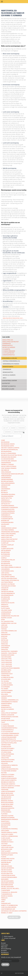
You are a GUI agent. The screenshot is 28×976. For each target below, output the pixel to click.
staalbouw (4, 588)
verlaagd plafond (7, 816)
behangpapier (5, 825)
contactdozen (6, 756)
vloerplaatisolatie (7, 548)
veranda (4, 698)
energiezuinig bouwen (8, 457)
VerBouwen (21, 428)
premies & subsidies (7, 464)
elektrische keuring (8, 760)
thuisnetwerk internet (9, 771)
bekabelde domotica (8, 782)
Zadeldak (4, 632)
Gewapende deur (6, 674)
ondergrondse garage (9, 528)
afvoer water (5, 718)
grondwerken (6, 477)
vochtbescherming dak (9, 631)
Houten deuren (6, 683)
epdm (3, 619)
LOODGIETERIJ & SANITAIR (9, 380)
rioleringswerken (7, 496)
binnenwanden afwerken (9, 819)
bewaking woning (7, 801)
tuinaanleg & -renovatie (9, 892)
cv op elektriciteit (8, 353)
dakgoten (4, 649)
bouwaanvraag (6, 451)
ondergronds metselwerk (10, 532)
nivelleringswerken (8, 483)
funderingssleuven (7, 509)
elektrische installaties (9, 743)
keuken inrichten (7, 873)
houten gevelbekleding (9, 578)
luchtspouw (5, 556)
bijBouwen (8, 432)
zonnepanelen (6, 767)
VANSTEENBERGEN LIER (8, 909)
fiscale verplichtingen (8, 466)
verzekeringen (6, 463)
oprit (3, 901)
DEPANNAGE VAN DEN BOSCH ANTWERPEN (14, 911)
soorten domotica (7, 776)
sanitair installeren (7, 720)
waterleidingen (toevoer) (9, 717)
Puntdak (4, 638)
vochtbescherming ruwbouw (11, 567)
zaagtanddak (5, 646)
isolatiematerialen (7, 595)
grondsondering (7, 479)
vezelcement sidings (8, 576)
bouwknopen (5, 563)
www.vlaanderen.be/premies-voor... (13, 318)
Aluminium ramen (7, 685)
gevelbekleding (6, 575)
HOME (3, 440)
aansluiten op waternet (9, 713)
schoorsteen (5, 562)
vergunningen (6, 472)
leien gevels (5, 573)
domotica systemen (7, 774)
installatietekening (7, 754)
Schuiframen (5, 687)
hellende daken (6, 610)
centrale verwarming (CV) (11, 361)
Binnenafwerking (6, 949)
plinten (3, 857)
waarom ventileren (7, 655)
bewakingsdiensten (7, 808)
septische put (5, 504)
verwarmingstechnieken (11, 364)
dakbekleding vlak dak (8, 623)
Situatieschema (6, 752)
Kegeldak (4, 636)
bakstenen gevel (6, 565)
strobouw (4, 590)
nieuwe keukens (6, 870)
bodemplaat (5, 520)
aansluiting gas (7, 340)
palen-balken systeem (8, 586)
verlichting (5, 758)
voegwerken (5, 569)
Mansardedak (5, 634)
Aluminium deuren (7, 677)
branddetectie (6, 799)
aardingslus (5, 500)
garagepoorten (6, 696)
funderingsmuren (7, 522)
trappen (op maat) (7, 855)
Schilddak (4, 642)
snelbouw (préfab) (7, 591)
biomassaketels (7, 345)
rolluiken (4, 694)
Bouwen (13, 428)
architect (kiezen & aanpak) (10, 448)
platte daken (5, 608)
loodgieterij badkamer (8, 737)
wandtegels (5, 821)
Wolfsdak (4, 627)
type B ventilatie (6, 662)
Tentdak (4, 629)
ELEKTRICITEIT (6, 383)
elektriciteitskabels (7, 748)
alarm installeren (7, 804)
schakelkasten (6, 746)
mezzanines (5, 864)
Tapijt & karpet (6, 851)
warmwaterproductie (8, 739)
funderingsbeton (7, 519)
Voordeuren (5, 675)
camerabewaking (6, 806)
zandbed (4, 547)
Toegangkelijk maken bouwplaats (12, 474)
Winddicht (4, 604)
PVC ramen (4, 689)
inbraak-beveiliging (7, 795)
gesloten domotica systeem (10, 786)
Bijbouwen (4, 947)
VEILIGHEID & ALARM (8, 389)
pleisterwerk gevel (7, 571)
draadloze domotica (8, 784)
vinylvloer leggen (7, 847)
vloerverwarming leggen (9, 735)
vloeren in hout (6, 840)
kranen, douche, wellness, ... (10, 888)
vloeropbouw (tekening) (9, 829)
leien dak (4, 625)
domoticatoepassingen (9, 778)
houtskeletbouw (7, 582)
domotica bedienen (7, 788)
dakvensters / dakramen (9, 651)
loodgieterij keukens (8, 875)
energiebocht (5, 515)
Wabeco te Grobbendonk (9, 905)
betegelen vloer (6, 849)
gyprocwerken (6, 812)
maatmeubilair (6, 862)
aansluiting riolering (8, 534)
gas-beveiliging (6, 797)
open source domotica (8, 780)
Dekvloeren (5, 830)
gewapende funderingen (9, 507)
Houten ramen (6, 692)
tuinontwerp (5, 890)
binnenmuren (5, 810)
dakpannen (5, 647)
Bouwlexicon (5, 952)
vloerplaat (4, 543)
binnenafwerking (18, 432)
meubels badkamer (7, 887)
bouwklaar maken (7, 481)
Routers (4, 773)
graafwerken (5, 489)
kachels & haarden (8, 347)
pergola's (4, 898)
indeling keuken (6, 866)
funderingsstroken (7, 513)
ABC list (5, 428)
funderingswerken (7, 505)
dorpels (4, 558)
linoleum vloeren (7, 834)
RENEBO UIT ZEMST (6, 913)
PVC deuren (5, 681)
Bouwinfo (4, 950)
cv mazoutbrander (8, 351)
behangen (4, 827)
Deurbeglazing (6, 670)
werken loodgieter (7, 715)
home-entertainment (8, 791)
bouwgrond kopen (7, 446)
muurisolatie (5, 597)
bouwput (4, 491)
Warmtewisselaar (7, 761)
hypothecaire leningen (9, 461)
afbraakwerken (6, 476)
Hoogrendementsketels (9, 728)
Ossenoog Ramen (7, 690)
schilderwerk (5, 823)
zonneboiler (6, 343)
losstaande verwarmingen (10, 733)
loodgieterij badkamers (9, 877)
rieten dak (4, 640)
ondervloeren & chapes (9, 832)
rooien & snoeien (7, 896)
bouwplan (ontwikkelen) (9, 449)
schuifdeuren (5, 679)
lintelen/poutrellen (8, 560)
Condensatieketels (8, 355)
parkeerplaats (6, 903)
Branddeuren (5, 672)
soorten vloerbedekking (9, 836)
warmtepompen (8, 366)
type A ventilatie (6, 661)
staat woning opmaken (8, 468)
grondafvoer (5, 485)
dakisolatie (5, 601)
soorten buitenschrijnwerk (10, 668)
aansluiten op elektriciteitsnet (11, 741)
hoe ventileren (6, 657)
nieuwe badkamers (7, 881)
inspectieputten (6, 498)
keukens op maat (6, 860)
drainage (4, 487)
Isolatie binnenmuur (8, 593)
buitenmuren (5, 554)
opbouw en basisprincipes (9, 769)
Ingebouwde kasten (7, 858)
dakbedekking (5, 614)
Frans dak (4, 644)
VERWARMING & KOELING (9, 358)
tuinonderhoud (6, 894)
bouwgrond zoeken (8, 444)
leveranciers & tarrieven (9, 765)
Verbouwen (4, 945)
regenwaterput (6, 502)
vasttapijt (4, 844)
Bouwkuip (4, 492)
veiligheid (4, 763)
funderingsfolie (6, 517)
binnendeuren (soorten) (9, 853)
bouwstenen (5, 552)
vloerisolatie (5, 599)
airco (4, 378)
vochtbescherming (7, 530)
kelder (3, 526)
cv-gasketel (6, 349)
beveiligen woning (7, 802)
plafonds (4, 814)
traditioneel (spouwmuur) (10, 580)
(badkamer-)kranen (7, 883)
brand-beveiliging (7, 793)
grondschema (6, 745)
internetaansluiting (8, 541)
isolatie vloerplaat (7, 545)
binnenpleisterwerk (7, 817)
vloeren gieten (6, 845)
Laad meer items (13, 917)
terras (3, 900)
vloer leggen (5, 838)
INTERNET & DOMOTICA (9, 386)
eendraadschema (7, 750)
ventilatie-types (6, 659)
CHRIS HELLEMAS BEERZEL (8, 907)
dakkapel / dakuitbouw (9, 653)
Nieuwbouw (5, 470)
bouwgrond (5, 442)
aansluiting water (7, 535)
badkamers (4, 879)
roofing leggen (6, 618)
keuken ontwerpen (7, 868)
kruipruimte (5, 524)
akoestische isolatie (7, 603)
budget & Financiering (8, 453)
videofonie (4, 789)
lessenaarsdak (6, 612)
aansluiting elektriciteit (10, 342)
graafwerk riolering (8, 494)
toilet (3, 722)
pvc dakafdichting (7, 621)
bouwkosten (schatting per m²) (11, 455)
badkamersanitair (7, 885)
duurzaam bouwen (7, 459)
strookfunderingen (8, 511)
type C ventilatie (6, 664)
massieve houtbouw (8, 584)
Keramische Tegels (7, 842)
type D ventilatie (6, 666)
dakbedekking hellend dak (10, 616)
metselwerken (6, 550)
